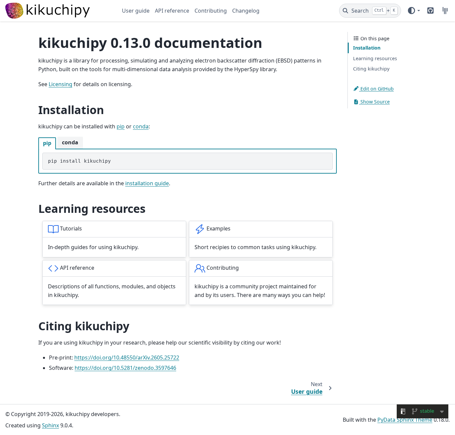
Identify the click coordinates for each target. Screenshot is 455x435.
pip (121, 126)
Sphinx (50, 425)
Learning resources (375, 58)
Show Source (374, 102)
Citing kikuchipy (371, 69)
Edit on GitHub (376, 88)
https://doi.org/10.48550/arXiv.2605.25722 (126, 357)
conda (141, 126)
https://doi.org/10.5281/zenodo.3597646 (125, 367)
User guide (136, 10)
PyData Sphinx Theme (404, 419)
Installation (366, 48)
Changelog (245, 10)
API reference (172, 10)
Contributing (211, 10)
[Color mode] (413, 10)
